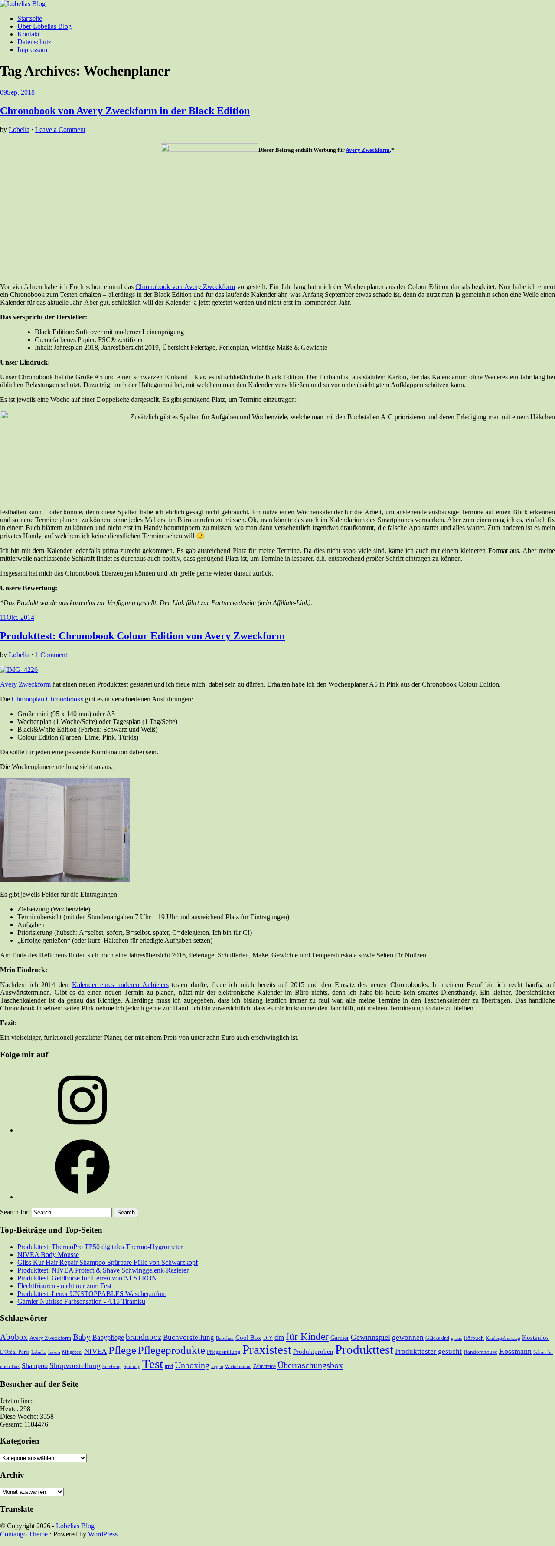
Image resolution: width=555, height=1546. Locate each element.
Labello (38, 1352)
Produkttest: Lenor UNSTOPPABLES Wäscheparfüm (91, 1293)
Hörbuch (474, 1338)
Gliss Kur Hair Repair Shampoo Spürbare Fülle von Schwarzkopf (107, 1262)
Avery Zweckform (368, 150)
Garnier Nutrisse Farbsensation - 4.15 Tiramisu (81, 1301)
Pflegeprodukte (171, 1350)
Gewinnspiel (370, 1337)
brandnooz (143, 1337)
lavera (54, 1352)
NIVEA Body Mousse (48, 1254)
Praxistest (266, 1349)
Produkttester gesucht (428, 1351)
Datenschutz (34, 42)
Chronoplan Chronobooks (47, 699)
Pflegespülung (224, 1352)
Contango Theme (24, 1534)
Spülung (132, 1366)
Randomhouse (480, 1352)
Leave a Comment (60, 129)
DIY (268, 1338)
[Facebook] (82, 1197)
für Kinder (307, 1336)
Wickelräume (238, 1366)
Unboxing (192, 1365)
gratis (456, 1338)
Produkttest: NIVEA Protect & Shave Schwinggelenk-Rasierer (103, 1270)
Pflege (122, 1350)
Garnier (339, 1337)
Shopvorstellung (75, 1365)
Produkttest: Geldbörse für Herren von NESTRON (87, 1278)
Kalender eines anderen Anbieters (120, 984)
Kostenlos (535, 1337)
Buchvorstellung (188, 1337)
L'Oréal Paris (14, 1352)
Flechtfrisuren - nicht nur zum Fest (64, 1285)
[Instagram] (82, 1130)
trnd (169, 1366)
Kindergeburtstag (503, 1338)
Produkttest (364, 1349)
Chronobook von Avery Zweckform (185, 286)
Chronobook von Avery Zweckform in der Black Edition (125, 110)
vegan (217, 1366)
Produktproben (313, 1351)
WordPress (103, 1534)
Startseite (29, 18)
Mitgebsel (72, 1352)
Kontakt (28, 34)
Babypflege (108, 1338)
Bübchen (225, 1338)
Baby (82, 1337)
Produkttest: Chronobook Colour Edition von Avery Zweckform (142, 635)
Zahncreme (264, 1366)
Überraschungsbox (310, 1365)
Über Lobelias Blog (44, 26)
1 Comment (51, 654)
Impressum (32, 49)
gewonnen (408, 1337)
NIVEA (95, 1351)
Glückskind (437, 1338)
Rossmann (515, 1351)
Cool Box (248, 1337)
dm (279, 1337)
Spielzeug (112, 1366)
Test (152, 1364)
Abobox (14, 1337)
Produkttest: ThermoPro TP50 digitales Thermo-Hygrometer (100, 1246)
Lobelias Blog (75, 1526)
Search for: (15, 1212)
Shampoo (35, 1366)
